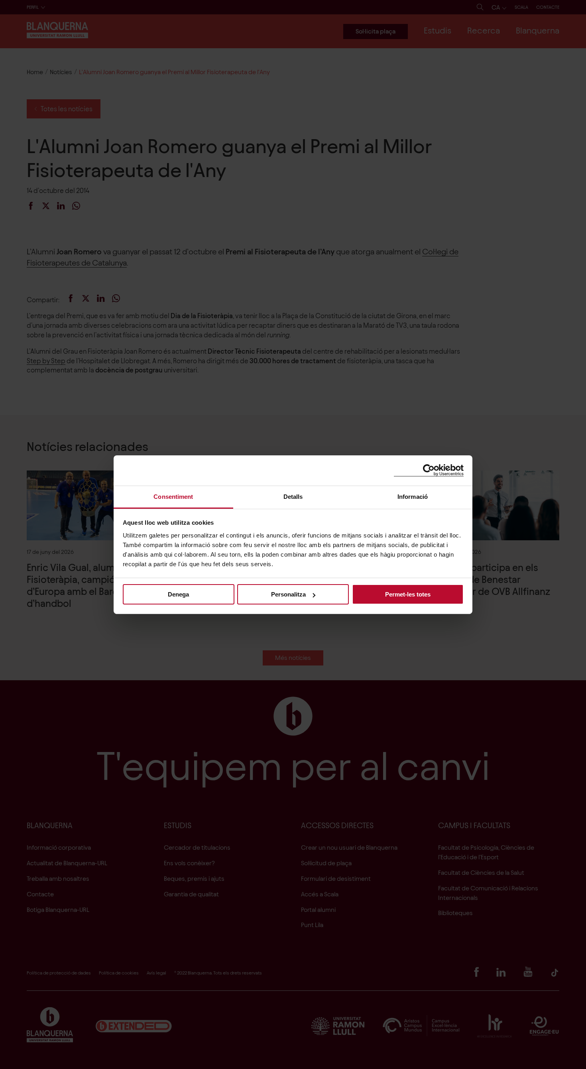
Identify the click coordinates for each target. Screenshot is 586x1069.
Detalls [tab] (293, 496)
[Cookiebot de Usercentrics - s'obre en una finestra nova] (429, 470)
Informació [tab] (412, 496)
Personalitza (288, 594)
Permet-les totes (408, 594)
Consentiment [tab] (173, 496)
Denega (178, 594)
